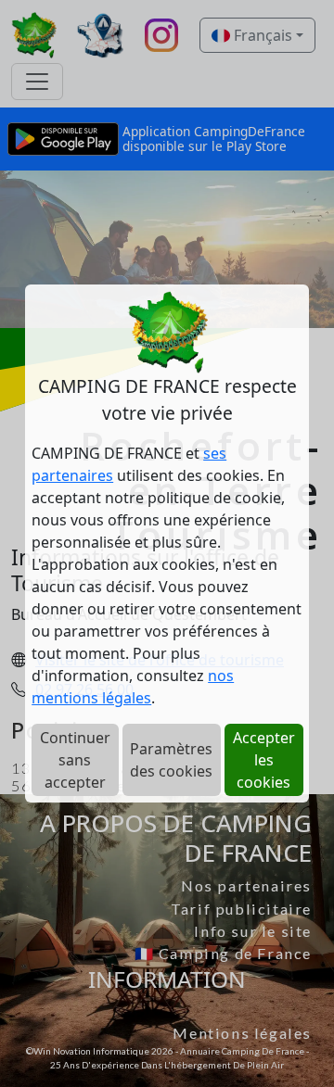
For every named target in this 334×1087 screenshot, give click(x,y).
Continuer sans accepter (75, 759)
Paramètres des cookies (171, 760)
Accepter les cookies (264, 759)
